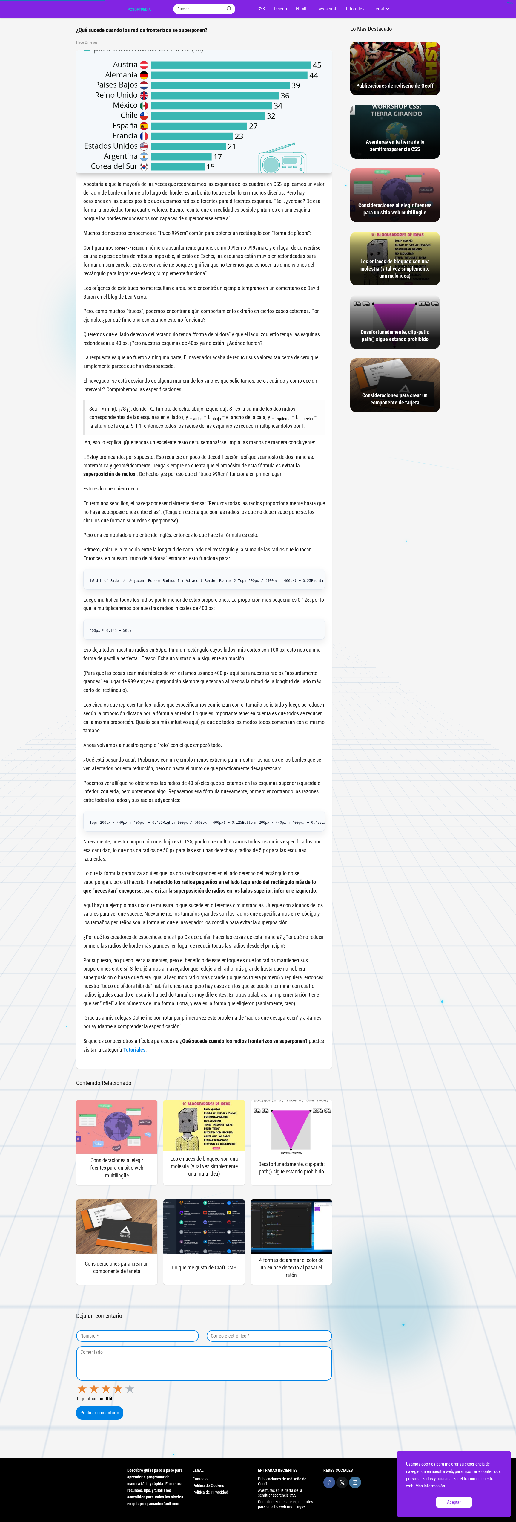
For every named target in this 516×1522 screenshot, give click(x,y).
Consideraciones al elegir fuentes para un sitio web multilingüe (285, 1504)
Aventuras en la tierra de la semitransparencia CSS (280, 1492)
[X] (342, 1482)
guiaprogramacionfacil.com (155, 1503)
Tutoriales (354, 9)
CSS (261, 9)
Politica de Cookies (208, 1485)
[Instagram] (355, 1482)
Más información (430, 1486)
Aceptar (454, 1502)
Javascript (326, 9)
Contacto (200, 1479)
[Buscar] (229, 8)
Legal (378, 9)
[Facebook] (329, 1482)
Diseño (280, 9)
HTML (301, 9)
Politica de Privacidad (210, 1492)
